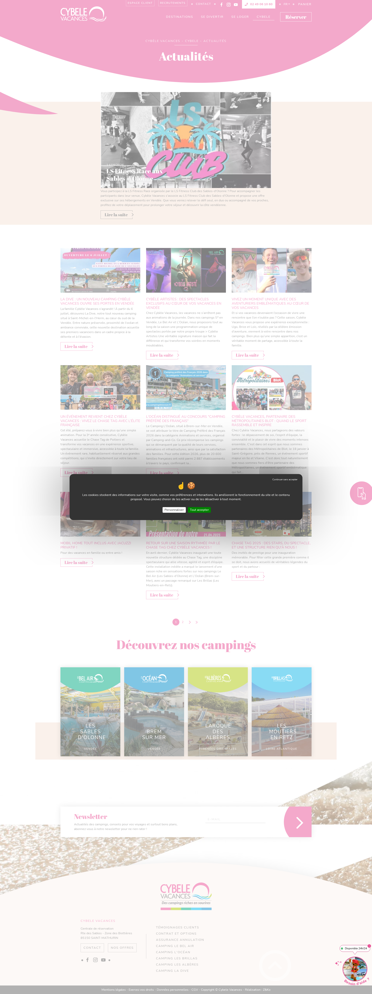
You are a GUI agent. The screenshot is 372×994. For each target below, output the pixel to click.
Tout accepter (199, 510)
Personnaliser (174, 510)
